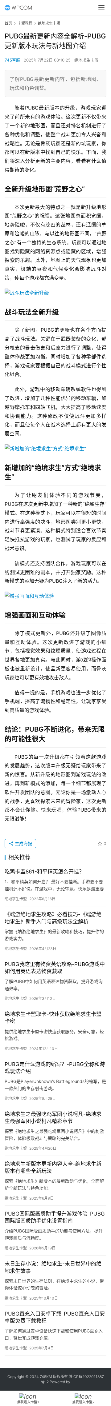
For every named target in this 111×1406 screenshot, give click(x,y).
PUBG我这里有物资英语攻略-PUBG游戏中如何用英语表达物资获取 (55, 967)
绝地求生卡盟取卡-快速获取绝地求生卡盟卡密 (53, 1017)
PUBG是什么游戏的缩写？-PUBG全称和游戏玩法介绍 (55, 1067)
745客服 (12, 60)
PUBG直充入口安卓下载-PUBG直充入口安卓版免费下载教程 (55, 1317)
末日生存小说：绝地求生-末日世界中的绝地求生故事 (53, 1267)
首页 (8, 23)
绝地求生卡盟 (86, 60)
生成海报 (23, 843)
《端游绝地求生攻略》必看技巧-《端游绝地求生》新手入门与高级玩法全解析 (53, 918)
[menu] (101, 7)
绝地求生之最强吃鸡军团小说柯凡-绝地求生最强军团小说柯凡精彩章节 (53, 1117)
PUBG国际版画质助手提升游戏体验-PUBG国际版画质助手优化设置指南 (55, 1217)
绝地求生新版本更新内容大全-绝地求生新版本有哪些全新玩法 (53, 1167)
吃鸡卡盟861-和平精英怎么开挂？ (44, 872)
